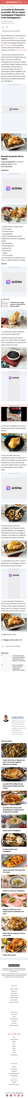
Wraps (14, 1016)
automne (18, 38)
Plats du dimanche (14, 1019)
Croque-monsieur (14, 1039)
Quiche (14, 1048)
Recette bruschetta (14, 997)
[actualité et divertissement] (14, 966)
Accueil (2, 7)
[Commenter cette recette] (7, 27)
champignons (7, 45)
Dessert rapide (14, 1000)
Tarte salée (14, 1021)
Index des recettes (14, 989)
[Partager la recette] (2, 27)
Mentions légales (14, 1075)
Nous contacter (14, 1069)
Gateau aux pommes (14, 1002)
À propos (14, 1067)
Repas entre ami (14, 995)
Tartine (14, 1052)
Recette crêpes (14, 1055)
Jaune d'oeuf (14, 1014)
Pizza (14, 1044)
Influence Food (14, 1080)
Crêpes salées (14, 993)
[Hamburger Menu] (3, 2)
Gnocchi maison (14, 1012)
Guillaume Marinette (8, 21)
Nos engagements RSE (14, 1073)
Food (7, 7)
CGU (14, 1078)
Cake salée (14, 1023)
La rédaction (14, 1071)
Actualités (14, 1082)
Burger (14, 1041)
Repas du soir (14, 991)
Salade (14, 1050)
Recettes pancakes (14, 1025)
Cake (14, 1037)
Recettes (12, 7)
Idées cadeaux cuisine (14, 1084)
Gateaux (14, 1046)
